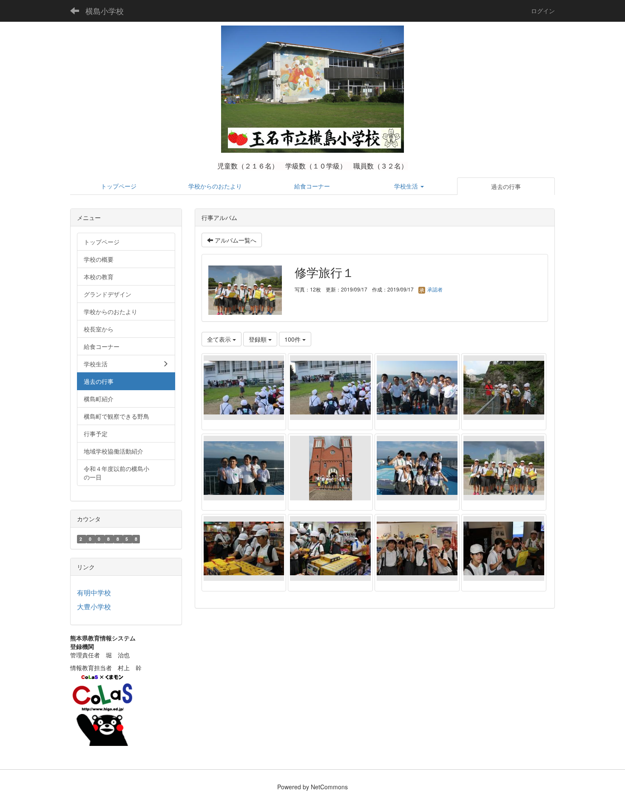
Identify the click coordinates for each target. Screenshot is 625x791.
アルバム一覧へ (234, 240)
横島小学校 (104, 10)
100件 (293, 339)
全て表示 (220, 339)
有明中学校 (94, 592)
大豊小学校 (94, 606)
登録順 (258, 339)
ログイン (543, 10)
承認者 (434, 289)
